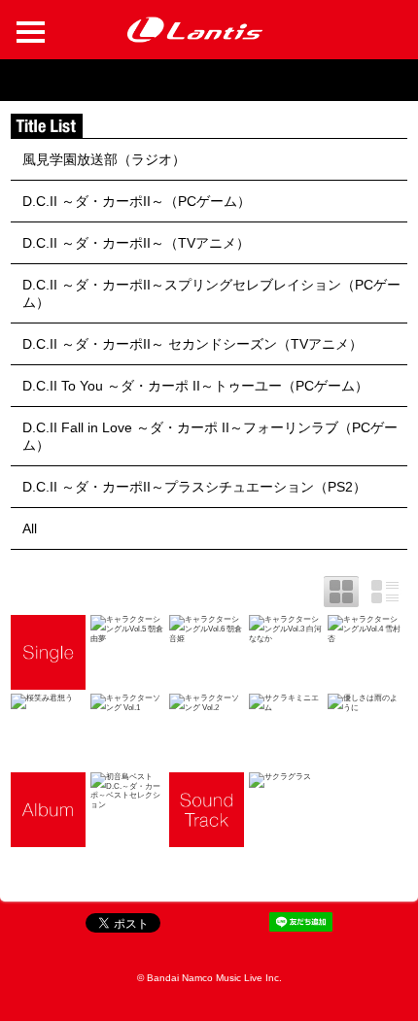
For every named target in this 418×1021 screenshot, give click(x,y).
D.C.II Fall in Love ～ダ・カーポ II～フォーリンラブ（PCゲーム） (210, 436)
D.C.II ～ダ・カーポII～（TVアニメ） (136, 243)
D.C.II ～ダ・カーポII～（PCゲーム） (136, 201)
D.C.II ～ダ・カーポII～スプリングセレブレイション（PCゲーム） (211, 293)
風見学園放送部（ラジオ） (104, 159)
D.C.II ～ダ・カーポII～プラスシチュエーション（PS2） (194, 486)
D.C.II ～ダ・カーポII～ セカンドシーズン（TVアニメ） (192, 344)
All (29, 528)
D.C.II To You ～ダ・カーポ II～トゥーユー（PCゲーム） (195, 385)
